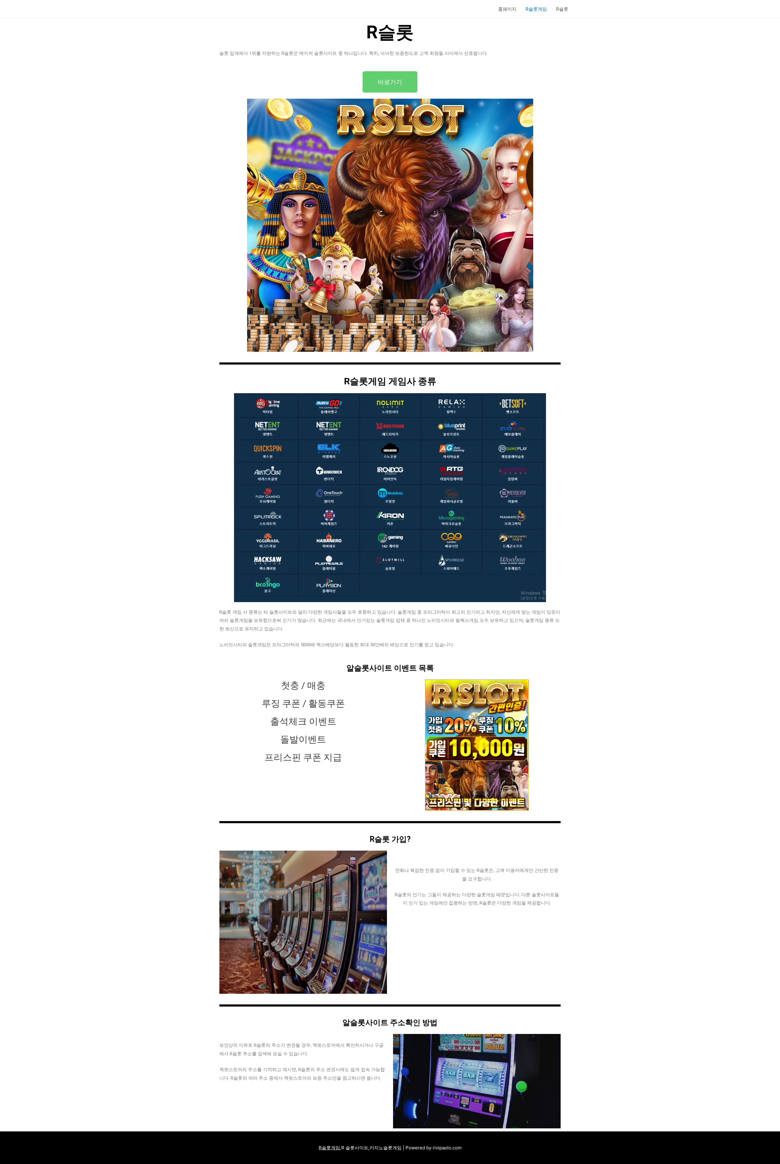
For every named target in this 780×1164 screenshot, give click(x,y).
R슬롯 (562, 9)
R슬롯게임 (536, 9)
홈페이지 (507, 9)
